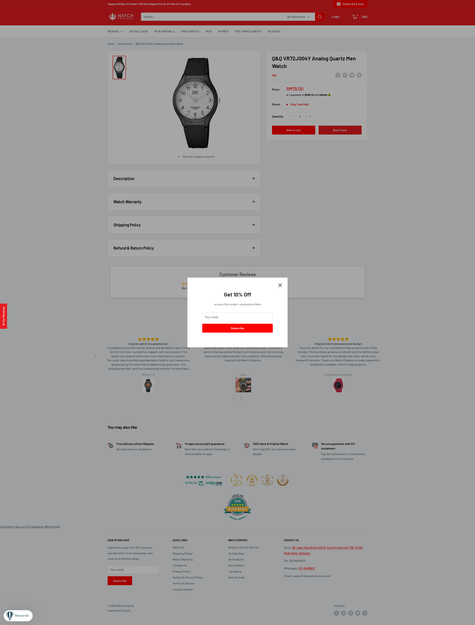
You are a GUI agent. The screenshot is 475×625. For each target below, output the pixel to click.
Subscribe (237, 328)
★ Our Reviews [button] (3, 316)
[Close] (280, 285)
